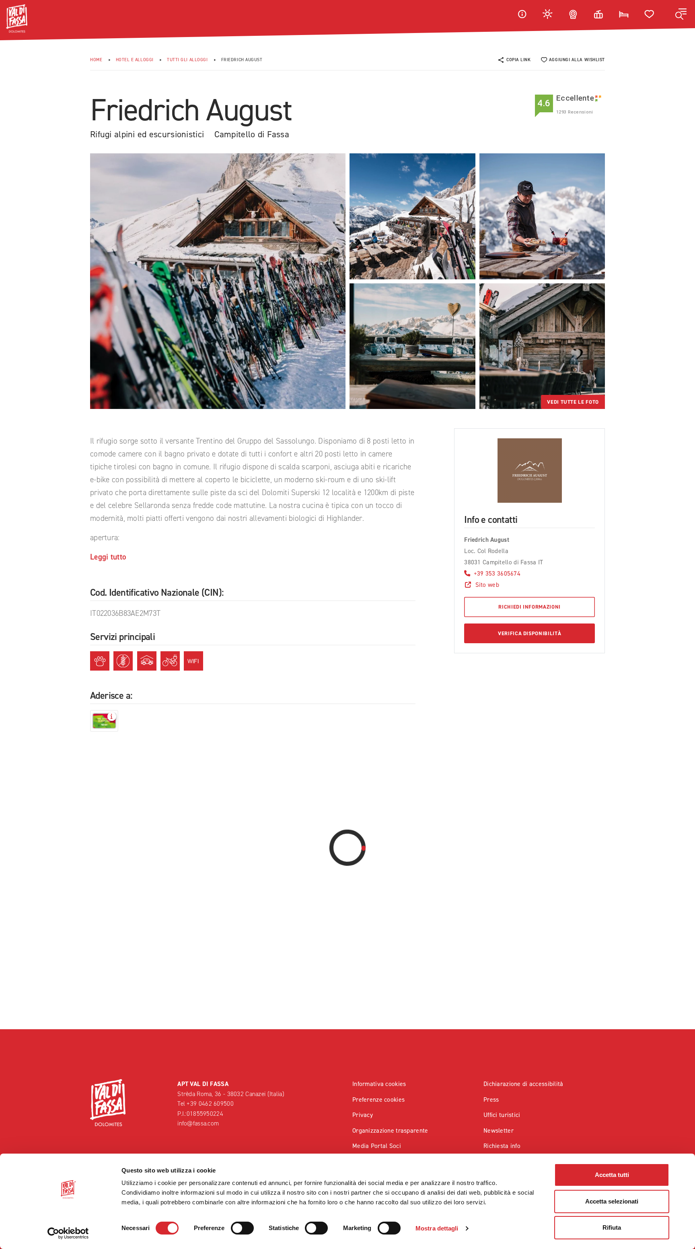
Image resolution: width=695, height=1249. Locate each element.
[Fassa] (16, 18)
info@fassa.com (198, 1123)
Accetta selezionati (611, 1201)
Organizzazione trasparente (390, 1130)
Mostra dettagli (437, 1228)
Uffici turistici (501, 1115)
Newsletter (498, 1130)
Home (96, 60)
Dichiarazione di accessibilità (523, 1084)
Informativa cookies (379, 1084)
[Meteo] (548, 14)
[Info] (522, 14)
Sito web (487, 584)
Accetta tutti (612, 1174)
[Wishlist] (650, 14)
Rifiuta (611, 1227)
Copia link (518, 60)
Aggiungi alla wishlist (577, 60)
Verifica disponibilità (529, 633)
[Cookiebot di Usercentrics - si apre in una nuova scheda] (68, 1233)
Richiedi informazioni (529, 606)
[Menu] (681, 14)
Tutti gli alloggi (187, 60)
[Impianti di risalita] (598, 14)
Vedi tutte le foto (573, 401)
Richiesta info (501, 1146)
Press (491, 1099)
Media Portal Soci (376, 1146)
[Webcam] (573, 14)
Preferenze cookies (378, 1099)
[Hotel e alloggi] (624, 14)
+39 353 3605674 (497, 573)
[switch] (242, 1228)
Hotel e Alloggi (135, 60)
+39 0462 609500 (210, 1103)
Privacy (362, 1115)
